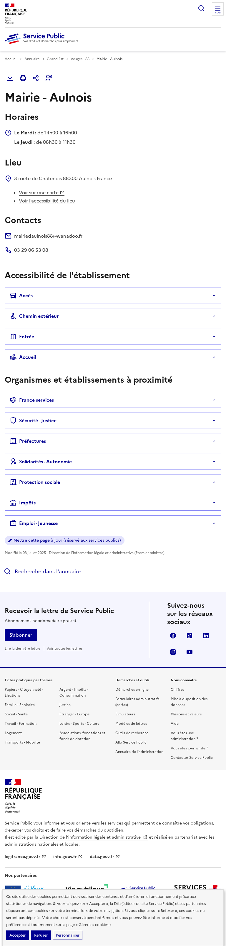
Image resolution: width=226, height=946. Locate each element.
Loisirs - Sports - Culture (79, 723)
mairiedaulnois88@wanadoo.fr (48, 235)
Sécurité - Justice (37, 420)
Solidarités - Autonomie (45, 461)
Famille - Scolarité (20, 704)
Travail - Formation (20, 723)
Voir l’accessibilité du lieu (47, 200)
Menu (218, 12)
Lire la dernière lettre (22, 648)
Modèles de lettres (131, 723)
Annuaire (32, 59)
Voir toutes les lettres (64, 648)
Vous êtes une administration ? (184, 735)
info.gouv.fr (65, 857)
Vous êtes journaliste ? (189, 748)
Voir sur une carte (39, 192)
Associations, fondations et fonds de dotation (82, 735)
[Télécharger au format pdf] (10, 78)
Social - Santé (16, 714)
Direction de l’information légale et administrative (90, 837)
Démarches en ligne (132, 689)
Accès (26, 295)
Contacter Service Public (192, 757)
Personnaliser (67, 935)
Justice (65, 704)
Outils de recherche (132, 733)
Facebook (173, 635)
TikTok (189, 635)
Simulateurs (125, 714)
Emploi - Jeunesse (38, 523)
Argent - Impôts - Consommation (73, 692)
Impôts (27, 502)
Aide (175, 723)
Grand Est (55, 59)
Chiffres (177, 689)
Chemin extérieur (39, 316)
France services (36, 399)
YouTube (189, 652)
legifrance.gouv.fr (22, 857)
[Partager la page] (36, 78)
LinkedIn (206, 635)
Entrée (26, 336)
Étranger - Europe (74, 714)
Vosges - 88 (80, 59)
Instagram (173, 652)
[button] (49, 78)
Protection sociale (39, 482)
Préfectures (32, 441)
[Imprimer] (23, 78)
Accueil (11, 59)
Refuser (41, 935)
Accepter (17, 935)
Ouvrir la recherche (201, 8)
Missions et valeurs (186, 714)
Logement (13, 733)
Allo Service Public (131, 742)
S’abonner (20, 634)
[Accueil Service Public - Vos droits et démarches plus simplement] (43, 44)
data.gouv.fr (102, 857)
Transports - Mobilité (22, 742)
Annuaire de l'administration (139, 751)
